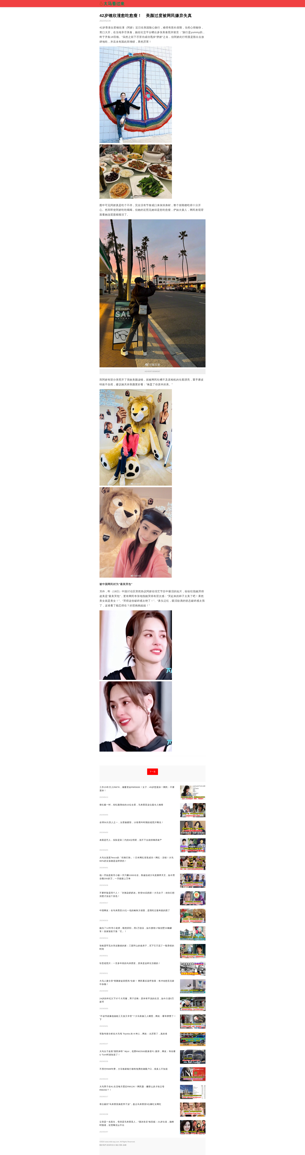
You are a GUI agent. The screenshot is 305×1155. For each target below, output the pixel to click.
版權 (124, 1145)
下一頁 (153, 772)
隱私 (121, 1145)
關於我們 (102, 1145)
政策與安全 (111, 1145)
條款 (117, 1145)
